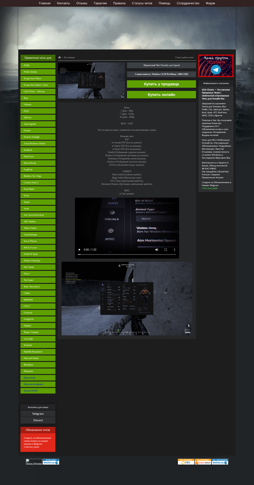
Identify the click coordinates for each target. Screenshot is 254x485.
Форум (210, 3)
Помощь (164, 3)
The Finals (28, 280)
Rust (26, 98)
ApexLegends (30, 124)
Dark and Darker (31, 358)
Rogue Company (31, 332)
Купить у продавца (161, 84)
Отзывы (81, 3)
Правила (119, 3)
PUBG (27, 65)
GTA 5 (27, 306)
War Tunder (29, 267)
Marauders (28, 371)
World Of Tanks (31, 254)
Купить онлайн (161, 95)
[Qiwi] (185, 461)
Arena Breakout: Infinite (34, 143)
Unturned (28, 312)
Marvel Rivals (30, 163)
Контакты (63, 3)
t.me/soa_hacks (31, 447)
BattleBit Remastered (33, 351)
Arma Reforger (30, 234)
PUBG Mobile (30, 72)
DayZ (26, 111)
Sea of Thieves (30, 241)
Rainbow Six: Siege (32, 176)
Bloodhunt (28, 364)
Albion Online (30, 228)
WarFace (27, 117)
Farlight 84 (28, 319)
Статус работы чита (184, 57)
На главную (69, 57)
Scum (26, 195)
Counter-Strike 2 (31, 182)
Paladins (27, 325)
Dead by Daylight (31, 137)
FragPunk (28, 169)
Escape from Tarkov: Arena (36, 85)
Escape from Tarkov (32, 78)
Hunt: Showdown (32, 286)
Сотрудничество (188, 3)
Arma (26, 208)
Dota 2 (27, 273)
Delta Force (29, 156)
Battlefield (28, 299)
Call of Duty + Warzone (34, 91)
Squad (26, 202)
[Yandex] (203, 461)
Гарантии (100, 3)
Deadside (28, 345)
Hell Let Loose (30, 247)
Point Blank (29, 189)
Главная (45, 3)
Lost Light (28, 338)
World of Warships (32, 260)
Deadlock (28, 150)
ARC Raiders (30, 221)
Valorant (27, 104)
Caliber (27, 293)
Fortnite (27, 130)
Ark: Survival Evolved (34, 215)
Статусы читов (142, 3)
